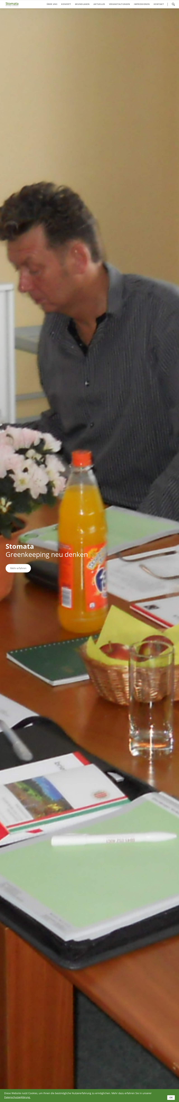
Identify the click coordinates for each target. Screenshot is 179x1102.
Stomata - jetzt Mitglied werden (94, 1082)
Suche (173, 4)
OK (171, 1097)
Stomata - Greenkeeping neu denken (85, 1082)
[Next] (172, 555)
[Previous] (6, 555)
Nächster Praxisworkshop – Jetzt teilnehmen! (89, 1082)
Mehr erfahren (18, 568)
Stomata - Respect (87, 1082)
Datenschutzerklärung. (17, 1097)
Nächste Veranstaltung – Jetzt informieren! (92, 1082)
